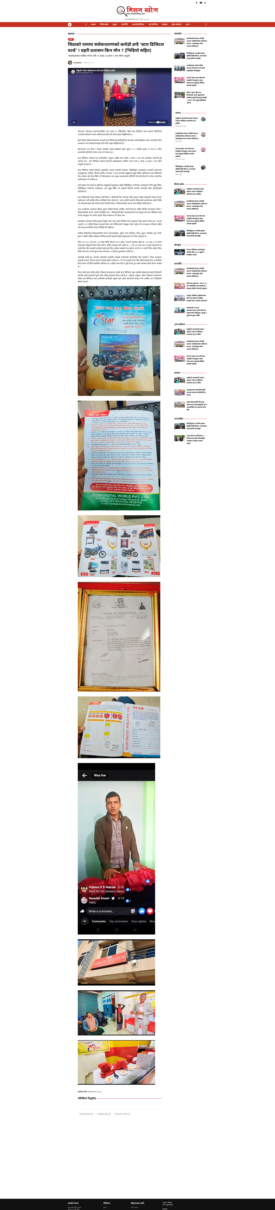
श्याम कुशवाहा (77, 63)
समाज (93, 24)
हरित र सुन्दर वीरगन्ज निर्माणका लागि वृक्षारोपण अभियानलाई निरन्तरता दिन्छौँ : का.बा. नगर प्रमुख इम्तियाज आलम (197, 98)
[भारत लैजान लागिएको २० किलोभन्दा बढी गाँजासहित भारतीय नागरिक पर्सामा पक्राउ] (179, 438)
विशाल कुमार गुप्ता (180, 126)
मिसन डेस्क (178, 142)
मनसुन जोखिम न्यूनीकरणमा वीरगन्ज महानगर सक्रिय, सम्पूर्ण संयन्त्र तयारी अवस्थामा (197, 298)
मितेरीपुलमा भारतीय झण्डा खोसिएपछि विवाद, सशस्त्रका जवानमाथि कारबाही (197, 56)
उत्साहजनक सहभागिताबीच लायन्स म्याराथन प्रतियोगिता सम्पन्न (196, 392)
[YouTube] (201, 3)
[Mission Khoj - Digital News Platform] (137, 11)
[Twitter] (205, 3)
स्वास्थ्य (164, 24)
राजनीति (124, 24)
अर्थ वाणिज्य (153, 24)
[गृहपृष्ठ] (86, 24)
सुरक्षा (115, 24)
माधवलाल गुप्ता (180, 159)
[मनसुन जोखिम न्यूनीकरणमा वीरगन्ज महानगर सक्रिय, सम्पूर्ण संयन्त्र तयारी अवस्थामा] (179, 298)
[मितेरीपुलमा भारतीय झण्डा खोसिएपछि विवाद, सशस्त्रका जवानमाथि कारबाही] (179, 56)
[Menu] (70, 24)
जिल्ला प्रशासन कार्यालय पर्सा (122, 1114)
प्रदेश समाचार (176, 24)
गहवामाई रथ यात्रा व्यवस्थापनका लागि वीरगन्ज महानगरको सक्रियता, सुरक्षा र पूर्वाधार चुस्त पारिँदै (197, 312)
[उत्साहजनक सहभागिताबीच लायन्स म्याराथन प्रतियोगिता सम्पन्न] (179, 392)
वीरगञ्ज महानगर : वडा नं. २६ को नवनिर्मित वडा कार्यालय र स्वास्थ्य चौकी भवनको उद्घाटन (197, 286)
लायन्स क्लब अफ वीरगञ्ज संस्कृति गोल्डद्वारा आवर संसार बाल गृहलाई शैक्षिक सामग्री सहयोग (196, 82)
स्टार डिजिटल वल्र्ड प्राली (104, 1114)
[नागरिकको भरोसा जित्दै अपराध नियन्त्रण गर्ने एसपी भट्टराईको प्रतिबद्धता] (179, 68)
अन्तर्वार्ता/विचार (138, 24)
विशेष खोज (104, 24)
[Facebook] (197, 3)
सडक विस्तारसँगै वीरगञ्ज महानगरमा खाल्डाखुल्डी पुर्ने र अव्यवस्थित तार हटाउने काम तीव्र (197, 406)
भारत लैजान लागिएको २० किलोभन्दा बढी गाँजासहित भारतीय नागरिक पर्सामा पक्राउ (196, 440)
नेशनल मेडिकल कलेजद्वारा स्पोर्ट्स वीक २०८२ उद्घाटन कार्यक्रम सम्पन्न (196, 252)
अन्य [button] (187, 24)
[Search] (206, 24)
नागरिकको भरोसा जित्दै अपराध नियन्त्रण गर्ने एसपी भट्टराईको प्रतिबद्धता (196, 68)
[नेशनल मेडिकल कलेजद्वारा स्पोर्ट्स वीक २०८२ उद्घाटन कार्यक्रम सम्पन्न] (179, 252)
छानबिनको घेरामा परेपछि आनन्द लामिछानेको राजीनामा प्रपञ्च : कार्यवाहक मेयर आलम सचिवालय (197, 42)
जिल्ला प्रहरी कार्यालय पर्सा (86, 1114)
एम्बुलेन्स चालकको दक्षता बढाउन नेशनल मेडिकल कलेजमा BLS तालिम (186, 121)
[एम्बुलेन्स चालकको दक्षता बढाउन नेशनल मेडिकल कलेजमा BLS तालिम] (203, 119)
